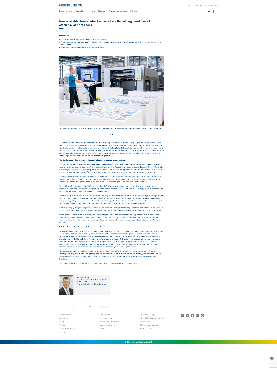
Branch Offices (145, 322)
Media (216, 5)
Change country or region (149, 325)
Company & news (65, 11)
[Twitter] (182, 315)
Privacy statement (105, 318)
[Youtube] (197, 315)
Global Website (104, 315)
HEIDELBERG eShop (147, 315)
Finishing (101, 11)
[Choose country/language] (213, 11)
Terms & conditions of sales (109, 322)
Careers (210, 5)
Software (133, 11)
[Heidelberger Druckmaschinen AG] (70, 5)
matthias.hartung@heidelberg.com (94, 284)
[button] (62, 91)
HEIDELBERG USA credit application (152, 318)
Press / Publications (89, 307)
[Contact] (217, 11)
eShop (190, 5)
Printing (92, 11)
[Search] (209, 11)
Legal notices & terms (107, 325)
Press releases (105, 307)
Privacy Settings (145, 329)
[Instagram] (202, 315)
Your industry (80, 11)
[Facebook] (192, 315)
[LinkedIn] (187, 315)
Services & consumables (118, 11)
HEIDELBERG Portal (200, 5)
